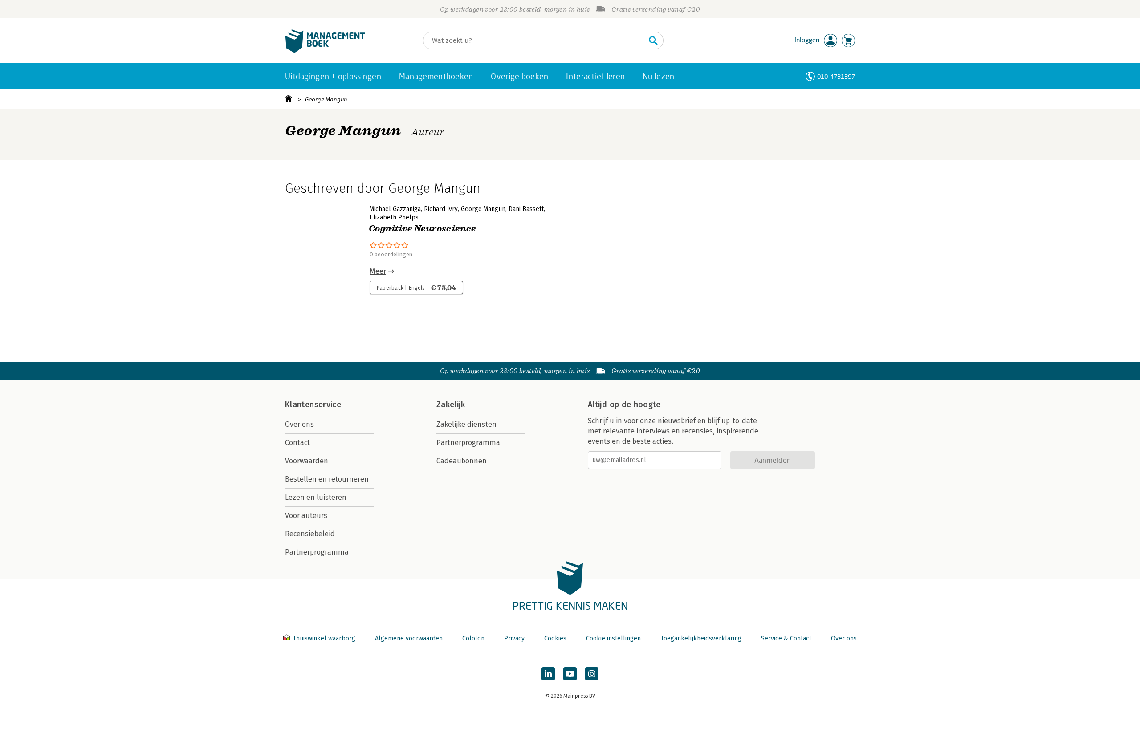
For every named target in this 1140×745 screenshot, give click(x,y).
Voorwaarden (306, 461)
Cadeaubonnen (461, 461)
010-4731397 (836, 76)
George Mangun (326, 99)
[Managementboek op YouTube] (570, 673)
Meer (378, 271)
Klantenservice (313, 404)
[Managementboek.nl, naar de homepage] (325, 50)
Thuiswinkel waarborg (324, 638)
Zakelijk (450, 404)
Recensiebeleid (310, 534)
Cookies (555, 638)
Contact (297, 442)
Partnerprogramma (317, 552)
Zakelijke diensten (466, 424)
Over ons (299, 424)
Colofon (473, 638)
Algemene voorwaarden (409, 638)
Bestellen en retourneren (327, 479)
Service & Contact (786, 638)
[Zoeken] (653, 40)
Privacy (514, 638)
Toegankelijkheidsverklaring (700, 638)
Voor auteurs (306, 515)
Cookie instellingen (613, 638)
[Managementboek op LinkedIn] (548, 673)
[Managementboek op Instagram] (591, 673)
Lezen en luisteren (315, 497)
